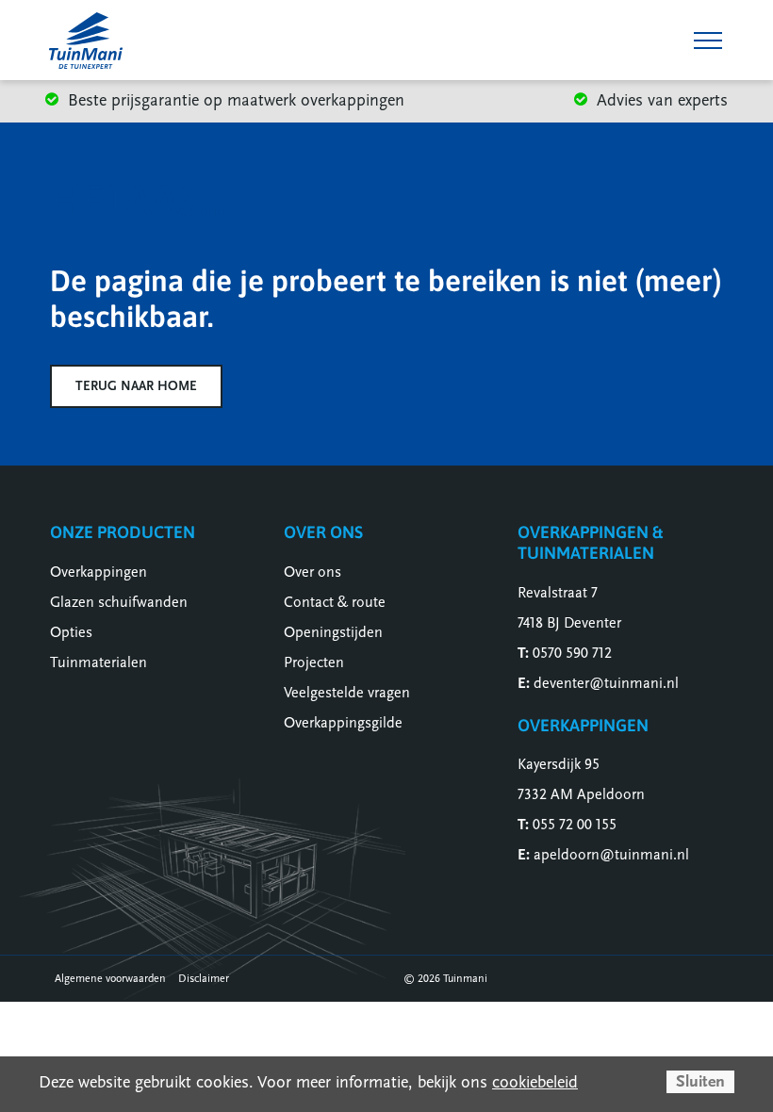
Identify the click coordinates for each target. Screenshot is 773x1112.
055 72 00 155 (575, 824)
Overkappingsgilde (343, 722)
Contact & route (335, 602)
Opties (71, 632)
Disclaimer (203, 978)
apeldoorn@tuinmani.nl (611, 854)
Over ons (312, 572)
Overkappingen (98, 572)
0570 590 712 (572, 653)
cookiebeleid (535, 1082)
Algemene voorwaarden (110, 978)
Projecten (314, 662)
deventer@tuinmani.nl (606, 683)
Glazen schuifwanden (119, 602)
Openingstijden (333, 632)
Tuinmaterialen (98, 662)
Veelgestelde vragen (347, 692)
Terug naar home (136, 386)
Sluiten (700, 1081)
